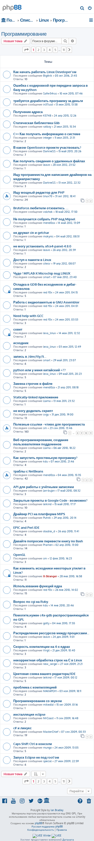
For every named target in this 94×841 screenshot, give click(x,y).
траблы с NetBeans (28, 471)
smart (46, 277)
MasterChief (50, 731)
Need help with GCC (28, 315)
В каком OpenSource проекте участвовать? (47, 147)
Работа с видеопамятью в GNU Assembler (46, 302)
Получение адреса (28, 112)
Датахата (68, 839)
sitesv (46, 263)
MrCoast (48, 718)
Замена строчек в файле (32, 383)
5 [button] (55, 50)
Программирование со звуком (37, 701)
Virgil (46, 650)
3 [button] (44, 50)
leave (46, 165)
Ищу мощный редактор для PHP (38, 192)
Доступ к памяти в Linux (32, 259)
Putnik (47, 517)
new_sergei (50, 664)
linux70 (47, 196)
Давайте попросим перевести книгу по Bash (48, 541)
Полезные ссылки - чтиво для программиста (49, 424)
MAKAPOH (50, 691)
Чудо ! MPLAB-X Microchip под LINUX (41, 273)
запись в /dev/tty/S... (29, 356)
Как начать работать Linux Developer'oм (44, 72)
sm (45, 428)
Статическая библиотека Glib (36, 123)
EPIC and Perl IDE (26, 527)
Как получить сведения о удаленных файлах (49, 161)
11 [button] (64, 50)
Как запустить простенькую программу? (45, 457)
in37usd (48, 104)
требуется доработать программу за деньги (48, 100)
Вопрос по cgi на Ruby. (31, 601)
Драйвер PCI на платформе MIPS (39, 514)
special (47, 761)
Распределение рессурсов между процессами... (51, 633)
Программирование (24, 33)
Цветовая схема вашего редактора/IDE (44, 673)
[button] (26, 50)
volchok (48, 212)
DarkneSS (49, 151)
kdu (45, 461)
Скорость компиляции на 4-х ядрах (41, 646)
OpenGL (19, 554)
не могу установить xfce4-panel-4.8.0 (42, 246)
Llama (47, 401)
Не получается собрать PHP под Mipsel (44, 219)
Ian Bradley (57, 810)
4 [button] (50, 50)
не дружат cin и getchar (31, 232)
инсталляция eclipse (29, 714)
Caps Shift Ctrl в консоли (32, 744)
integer (47, 137)
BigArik (47, 75)
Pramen (48, 545)
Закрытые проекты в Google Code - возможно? (50, 500)
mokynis (48, 236)
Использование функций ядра (37, 586)
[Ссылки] (91, 20)
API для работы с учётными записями (43, 487)
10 (86, 433)
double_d (49, 531)
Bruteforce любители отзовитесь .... (40, 208)
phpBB (38, 823)
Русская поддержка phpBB (47, 826)
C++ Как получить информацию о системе (46, 134)
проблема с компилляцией (35, 687)
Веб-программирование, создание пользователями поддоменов (40, 442)
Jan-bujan (49, 490)
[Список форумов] (12, 6)
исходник (21, 343)
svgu (46, 414)
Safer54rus (50, 93)
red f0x (47, 292)
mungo (47, 747)
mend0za (49, 223)
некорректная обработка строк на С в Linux (47, 660)
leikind (47, 504)
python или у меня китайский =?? (39, 370)
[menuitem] (82, 9)
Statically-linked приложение (35, 397)
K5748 (47, 115)
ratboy (47, 126)
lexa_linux (49, 333)
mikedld (48, 704)
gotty (46, 623)
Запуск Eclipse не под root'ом (36, 757)
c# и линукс (22, 728)
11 (90, 433)
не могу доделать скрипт (33, 410)
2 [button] (38, 50)
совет (17, 329)
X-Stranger (50, 576)
